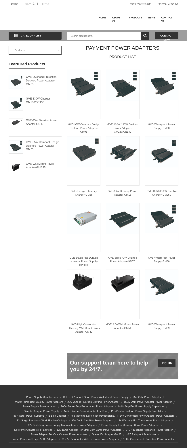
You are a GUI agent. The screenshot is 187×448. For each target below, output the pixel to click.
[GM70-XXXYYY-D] (122, 218)
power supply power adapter (39, 406)
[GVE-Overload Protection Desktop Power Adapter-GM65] (16, 81)
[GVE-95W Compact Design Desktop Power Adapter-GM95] (16, 146)
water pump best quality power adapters (39, 401)
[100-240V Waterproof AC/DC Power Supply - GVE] (161, 285)
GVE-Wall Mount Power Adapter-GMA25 (40, 165)
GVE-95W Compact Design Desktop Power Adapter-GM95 (42, 145)
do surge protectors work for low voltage (42, 420)
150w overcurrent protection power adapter (148, 439)
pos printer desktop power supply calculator (137, 411)
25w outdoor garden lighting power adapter (93, 401)
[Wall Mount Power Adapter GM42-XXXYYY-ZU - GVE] (83, 280)
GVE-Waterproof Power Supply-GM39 (161, 326)
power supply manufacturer (42, 397)
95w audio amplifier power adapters (92, 420)
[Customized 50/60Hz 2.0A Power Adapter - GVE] (122, 282)
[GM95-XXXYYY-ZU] (83, 84)
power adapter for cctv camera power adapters (59, 434)
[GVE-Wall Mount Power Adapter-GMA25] (16, 166)
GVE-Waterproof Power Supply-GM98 (161, 126)
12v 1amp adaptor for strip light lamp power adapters (89, 429)
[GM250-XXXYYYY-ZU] (161, 151)
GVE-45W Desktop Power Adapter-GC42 (41, 122)
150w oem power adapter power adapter (148, 401)
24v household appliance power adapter (149, 429)
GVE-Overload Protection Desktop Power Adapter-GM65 (41, 80)
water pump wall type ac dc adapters (35, 439)
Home (102, 17)
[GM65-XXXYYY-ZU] (83, 151)
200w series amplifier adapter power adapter (87, 406)
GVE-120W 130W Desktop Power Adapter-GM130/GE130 (122, 128)
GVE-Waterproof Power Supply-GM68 (161, 259)
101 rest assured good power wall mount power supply (95, 397)
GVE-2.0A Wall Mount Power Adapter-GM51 (122, 326)
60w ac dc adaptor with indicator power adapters (90, 439)
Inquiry (167, 363)
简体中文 (30, 3)
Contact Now (166, 36)
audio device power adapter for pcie (85, 411)
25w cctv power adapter (147, 397)
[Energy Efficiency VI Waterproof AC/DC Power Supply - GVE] (161, 218)
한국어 (45, 3)
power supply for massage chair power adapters (130, 425)
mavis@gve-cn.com (140, 3)
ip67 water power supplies (28, 415)
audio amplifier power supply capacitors (140, 406)
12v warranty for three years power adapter (143, 420)
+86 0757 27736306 (168, 3)
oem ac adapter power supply (41, 411)
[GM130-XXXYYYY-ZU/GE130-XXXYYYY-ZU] (122, 85)
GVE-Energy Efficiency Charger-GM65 (84, 193)
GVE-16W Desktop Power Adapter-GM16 (123, 193)
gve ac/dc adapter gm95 (106, 434)
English (14, 3)
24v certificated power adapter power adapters (147, 415)
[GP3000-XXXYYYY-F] (83, 218)
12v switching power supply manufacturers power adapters (62, 425)
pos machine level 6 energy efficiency (92, 415)
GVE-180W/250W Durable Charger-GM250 (161, 193)
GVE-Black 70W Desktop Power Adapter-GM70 (122, 259)
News (151, 17)
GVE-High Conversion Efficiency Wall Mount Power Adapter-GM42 (84, 328)
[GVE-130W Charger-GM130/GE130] (16, 103)
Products (135, 17)
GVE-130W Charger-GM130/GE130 (38, 100)
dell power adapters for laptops (33, 429)
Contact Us (166, 19)
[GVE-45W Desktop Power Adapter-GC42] (16, 122)
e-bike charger (57, 415)
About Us (116, 19)
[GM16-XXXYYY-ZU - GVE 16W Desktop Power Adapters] (122, 151)
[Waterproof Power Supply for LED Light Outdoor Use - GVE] (161, 84)
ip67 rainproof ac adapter (141, 434)
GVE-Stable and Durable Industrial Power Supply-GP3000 (84, 261)
